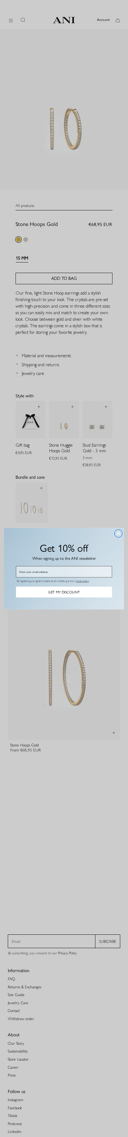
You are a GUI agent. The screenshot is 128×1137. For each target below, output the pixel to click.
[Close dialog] (118, 533)
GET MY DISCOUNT (64, 591)
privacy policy (82, 581)
